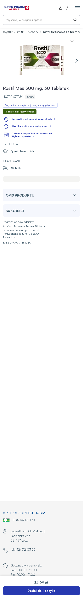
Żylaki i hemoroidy (28, 32)
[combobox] (41, 20)
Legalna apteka (23, 520)
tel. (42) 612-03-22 (23, 549)
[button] (77, 60)
